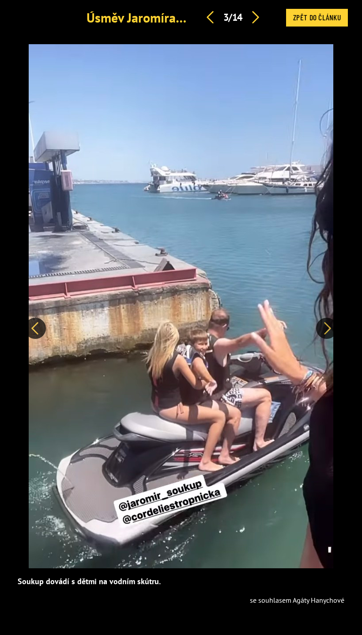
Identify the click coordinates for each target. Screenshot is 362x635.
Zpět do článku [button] (317, 17)
